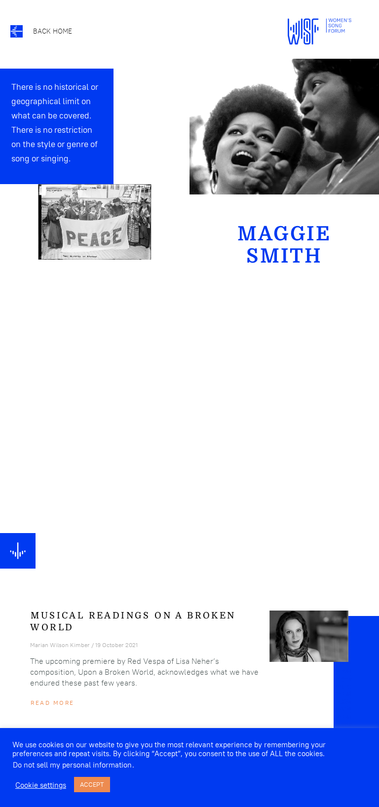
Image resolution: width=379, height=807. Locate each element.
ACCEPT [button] (92, 784)
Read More (52, 702)
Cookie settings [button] (40, 785)
